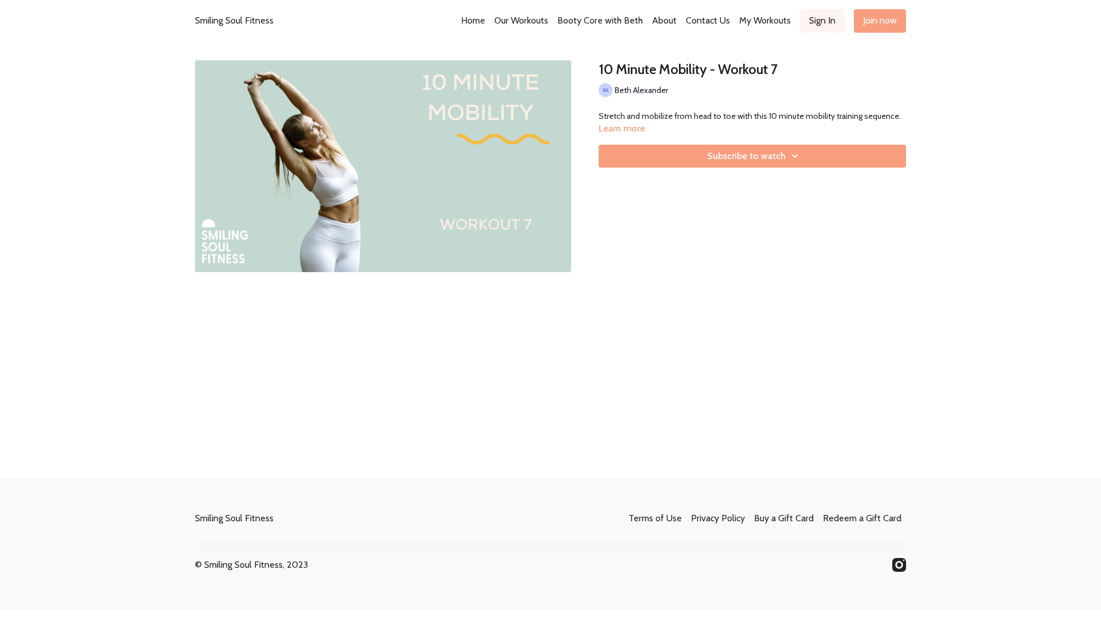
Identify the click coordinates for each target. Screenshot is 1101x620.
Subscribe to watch (746, 155)
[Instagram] (899, 565)
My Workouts (765, 20)
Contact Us (708, 20)
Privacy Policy (718, 518)
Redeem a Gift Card (862, 518)
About (664, 20)
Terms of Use (655, 518)
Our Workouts (521, 20)
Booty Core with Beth (600, 20)
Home (473, 20)
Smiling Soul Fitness (234, 20)
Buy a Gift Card (784, 518)
